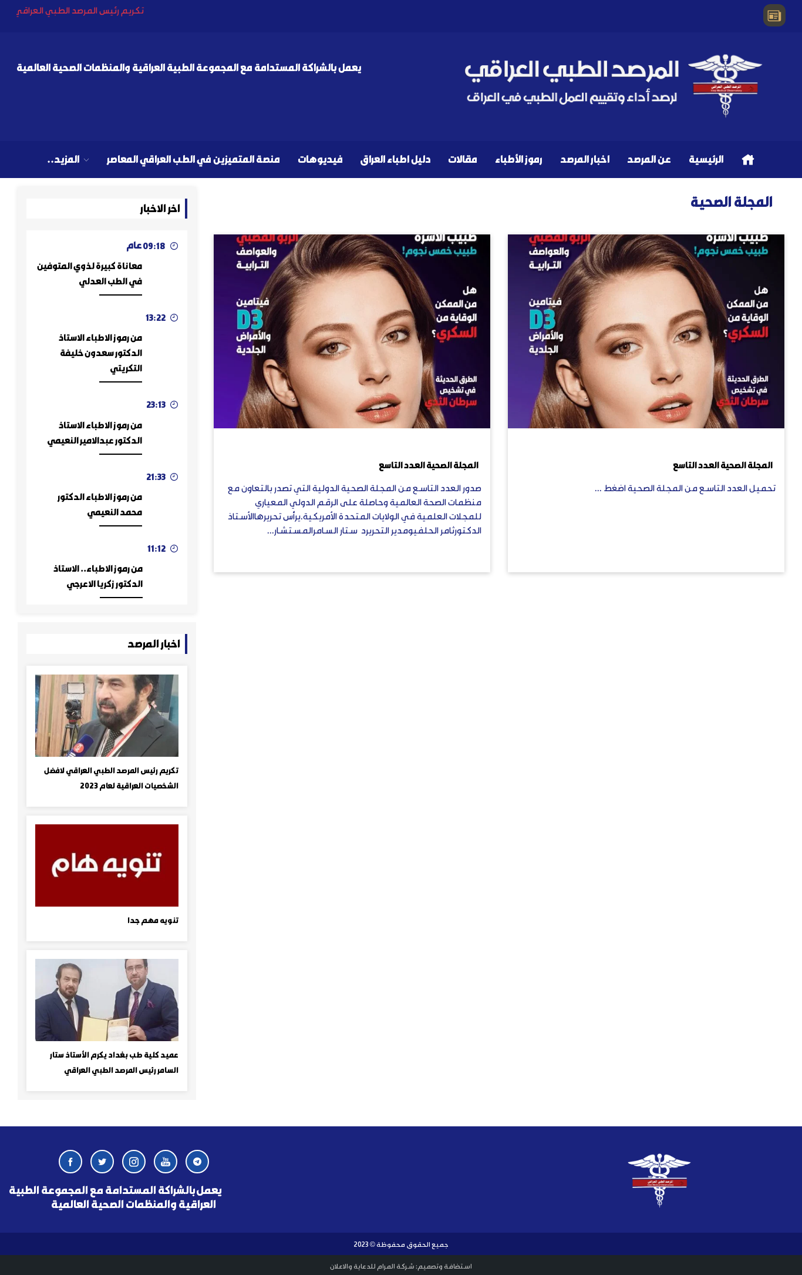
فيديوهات (320, 159)
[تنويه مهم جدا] (106, 864)
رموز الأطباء (518, 159)
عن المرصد (649, 159)
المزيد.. (63, 159)
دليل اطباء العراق (395, 159)
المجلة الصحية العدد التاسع (723, 464)
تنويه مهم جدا (152, 920)
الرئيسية (706, 159)
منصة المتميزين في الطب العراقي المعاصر (193, 159)
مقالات (462, 159)
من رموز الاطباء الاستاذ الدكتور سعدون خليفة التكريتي (100, 352)
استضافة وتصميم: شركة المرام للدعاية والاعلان (401, 1265)
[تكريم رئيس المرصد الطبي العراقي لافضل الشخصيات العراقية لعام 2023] (106, 714)
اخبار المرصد (584, 159)
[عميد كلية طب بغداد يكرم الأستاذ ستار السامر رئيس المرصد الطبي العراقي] (106, 998)
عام (134, 244)
